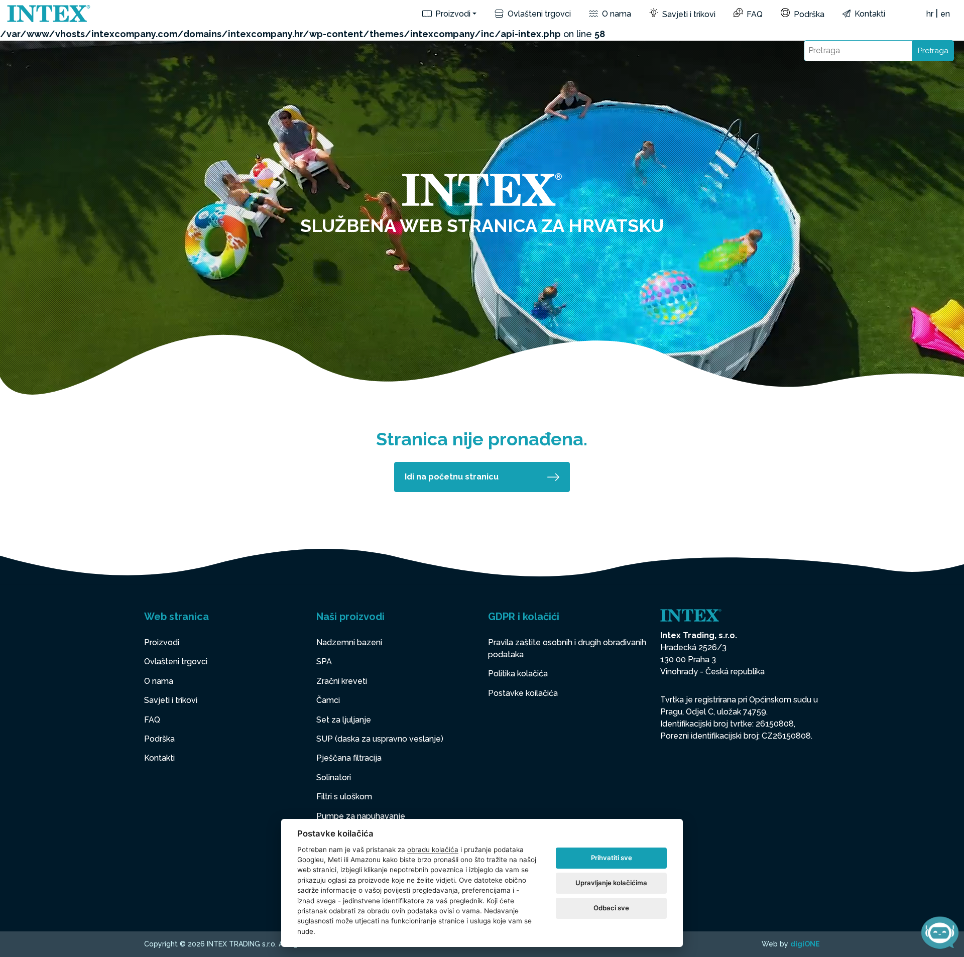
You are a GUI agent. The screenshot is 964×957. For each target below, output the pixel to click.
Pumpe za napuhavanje (360, 816)
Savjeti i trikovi (687, 14)
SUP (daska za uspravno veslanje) (379, 739)
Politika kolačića (518, 673)
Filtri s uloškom (344, 796)
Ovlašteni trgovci (538, 14)
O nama (615, 14)
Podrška (808, 14)
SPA (324, 661)
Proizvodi (451, 14)
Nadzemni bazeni (349, 642)
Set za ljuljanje (343, 720)
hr (929, 14)
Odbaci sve (611, 908)
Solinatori (333, 777)
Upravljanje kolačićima (611, 883)
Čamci (328, 700)
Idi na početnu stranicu (452, 477)
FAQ (754, 14)
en (945, 14)
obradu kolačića (432, 850)
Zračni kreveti (341, 681)
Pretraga (933, 50)
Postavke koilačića (523, 693)
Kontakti (869, 14)
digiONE (805, 944)
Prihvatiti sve (611, 858)
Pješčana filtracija (349, 758)
